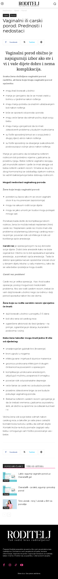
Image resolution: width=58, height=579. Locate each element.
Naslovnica (7, 10)
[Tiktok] (16, 565)
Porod (24, 10)
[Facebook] (4, 565)
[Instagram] (10, 565)
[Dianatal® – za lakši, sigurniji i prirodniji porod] (10, 490)
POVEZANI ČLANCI (14, 466)
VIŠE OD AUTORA (35, 466)
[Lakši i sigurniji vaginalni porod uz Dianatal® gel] (10, 477)
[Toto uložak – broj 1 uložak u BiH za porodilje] (10, 504)
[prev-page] (4, 514)
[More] (41, 42)
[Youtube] (21, 565)
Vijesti (16, 10)
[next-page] (9, 514)
